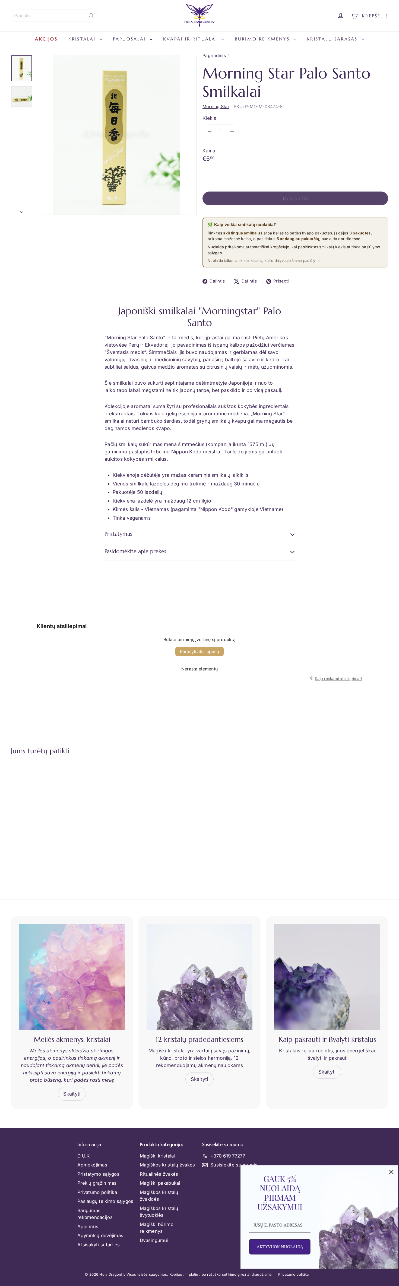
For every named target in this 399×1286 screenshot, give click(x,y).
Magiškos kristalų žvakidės (159, 1196)
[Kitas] (22, 210)
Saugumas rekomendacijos (95, 1214)
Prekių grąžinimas (97, 1183)
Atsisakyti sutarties (98, 1244)
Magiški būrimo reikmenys (156, 1228)
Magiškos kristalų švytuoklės (159, 1212)
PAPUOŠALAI (130, 39)
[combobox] (54, 16)
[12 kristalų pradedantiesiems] (199, 977)
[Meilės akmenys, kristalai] (72, 977)
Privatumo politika (97, 1192)
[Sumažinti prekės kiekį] (209, 131)
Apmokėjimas (92, 1165)
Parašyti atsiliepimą (199, 651)
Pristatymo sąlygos (98, 1174)
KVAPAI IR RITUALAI (191, 39)
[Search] (91, 16)
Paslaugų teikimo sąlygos (105, 1201)
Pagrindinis (214, 55)
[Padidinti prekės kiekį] (232, 131)
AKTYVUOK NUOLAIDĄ (278, 1247)
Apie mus (87, 1226)
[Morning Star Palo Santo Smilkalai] (40, 815)
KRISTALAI (83, 39)
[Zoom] (116, 135)
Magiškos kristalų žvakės (167, 1165)
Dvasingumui (154, 1240)
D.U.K (83, 1156)
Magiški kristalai (157, 1156)
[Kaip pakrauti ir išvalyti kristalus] (327, 977)
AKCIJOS (46, 39)
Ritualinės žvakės (159, 1174)
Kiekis (209, 118)
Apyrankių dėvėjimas (100, 1235)
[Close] (389, 1171)
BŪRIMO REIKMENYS (263, 39)
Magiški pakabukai (160, 1183)
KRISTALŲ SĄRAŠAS (333, 39)
